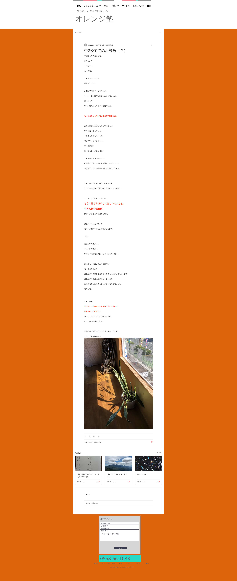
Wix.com (132, 567)
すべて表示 (159, 452)
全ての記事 (78, 32)
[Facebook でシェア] (85, 436)
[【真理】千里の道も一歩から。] (118, 463)
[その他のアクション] (152, 45)
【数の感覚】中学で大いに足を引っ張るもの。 (88, 475)
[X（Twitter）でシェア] (90, 436)
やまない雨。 (142, 474)
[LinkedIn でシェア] (94, 436)
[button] (160, 32)
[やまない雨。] (148, 463)
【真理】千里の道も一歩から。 (117, 475)
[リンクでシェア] (99, 436)
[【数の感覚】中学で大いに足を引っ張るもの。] (88, 463)
